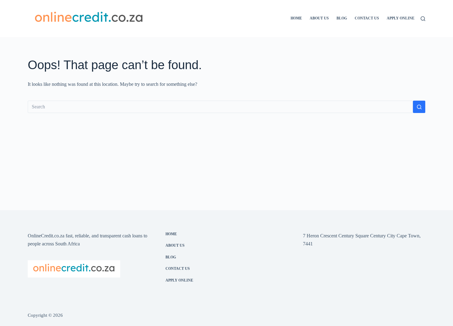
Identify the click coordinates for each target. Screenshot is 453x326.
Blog (342, 18)
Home (296, 18)
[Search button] (419, 107)
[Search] (423, 18)
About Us (319, 18)
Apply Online (400, 18)
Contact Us (367, 18)
